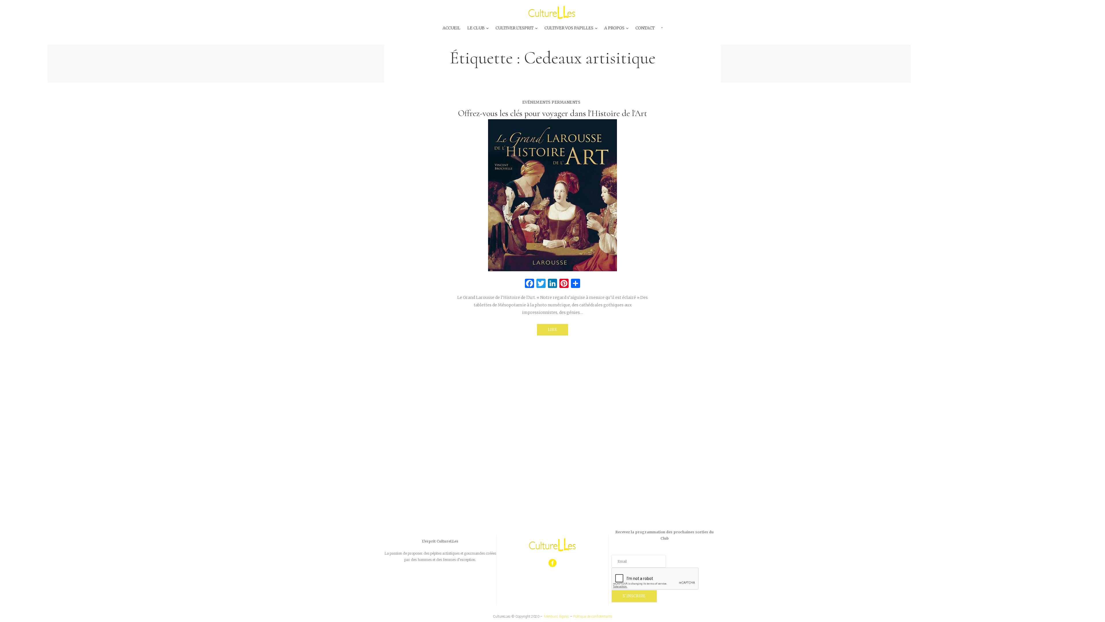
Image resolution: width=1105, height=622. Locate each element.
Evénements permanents (551, 102)
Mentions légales (556, 617)
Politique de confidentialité (592, 617)
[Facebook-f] (552, 563)
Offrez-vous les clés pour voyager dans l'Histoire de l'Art (552, 113)
